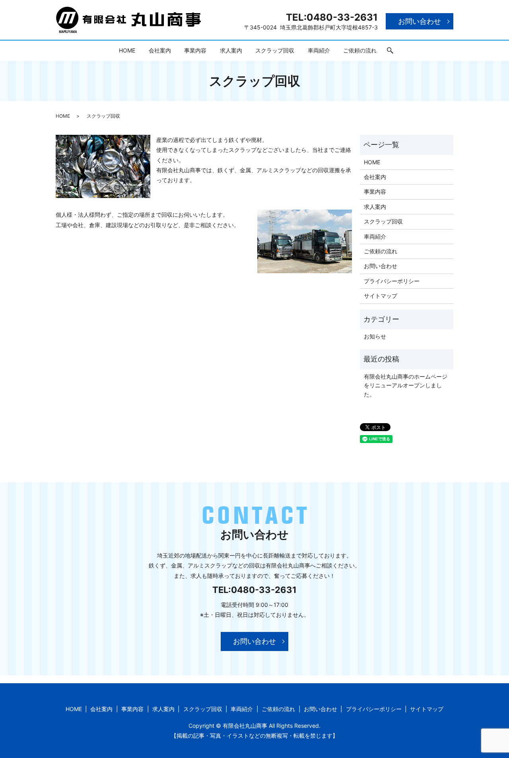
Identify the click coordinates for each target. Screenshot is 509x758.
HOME (127, 50)
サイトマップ (380, 295)
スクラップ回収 (274, 50)
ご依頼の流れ (360, 50)
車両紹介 (319, 50)
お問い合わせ (419, 21)
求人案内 (231, 50)
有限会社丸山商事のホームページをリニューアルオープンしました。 (405, 385)
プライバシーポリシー (392, 281)
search (390, 51)
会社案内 (160, 50)
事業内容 (195, 50)
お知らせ (375, 336)
